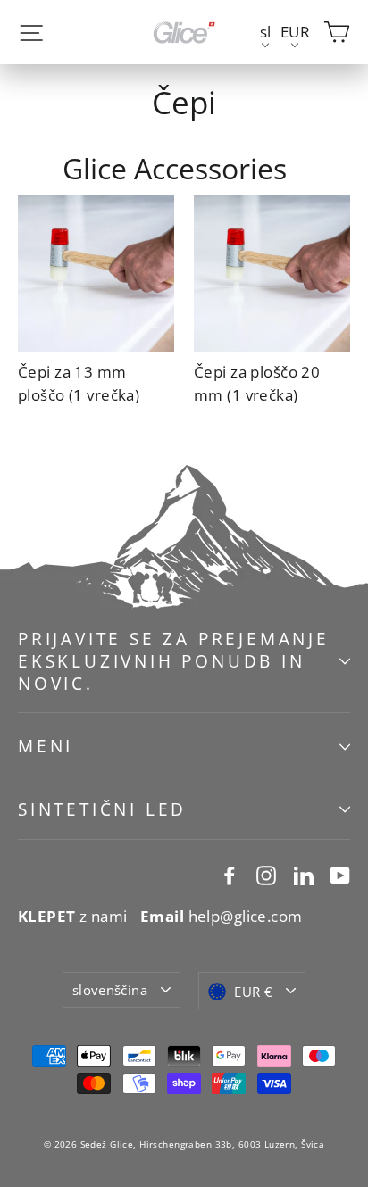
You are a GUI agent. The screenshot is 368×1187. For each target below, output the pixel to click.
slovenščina (109, 990)
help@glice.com (221, 916)
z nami (73, 916)
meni (45, 746)
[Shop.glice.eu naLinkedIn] (304, 874)
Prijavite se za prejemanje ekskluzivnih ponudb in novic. (174, 660)
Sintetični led (102, 809)
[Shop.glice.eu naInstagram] (266, 874)
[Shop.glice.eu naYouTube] (340, 874)
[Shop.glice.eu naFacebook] (229, 874)
